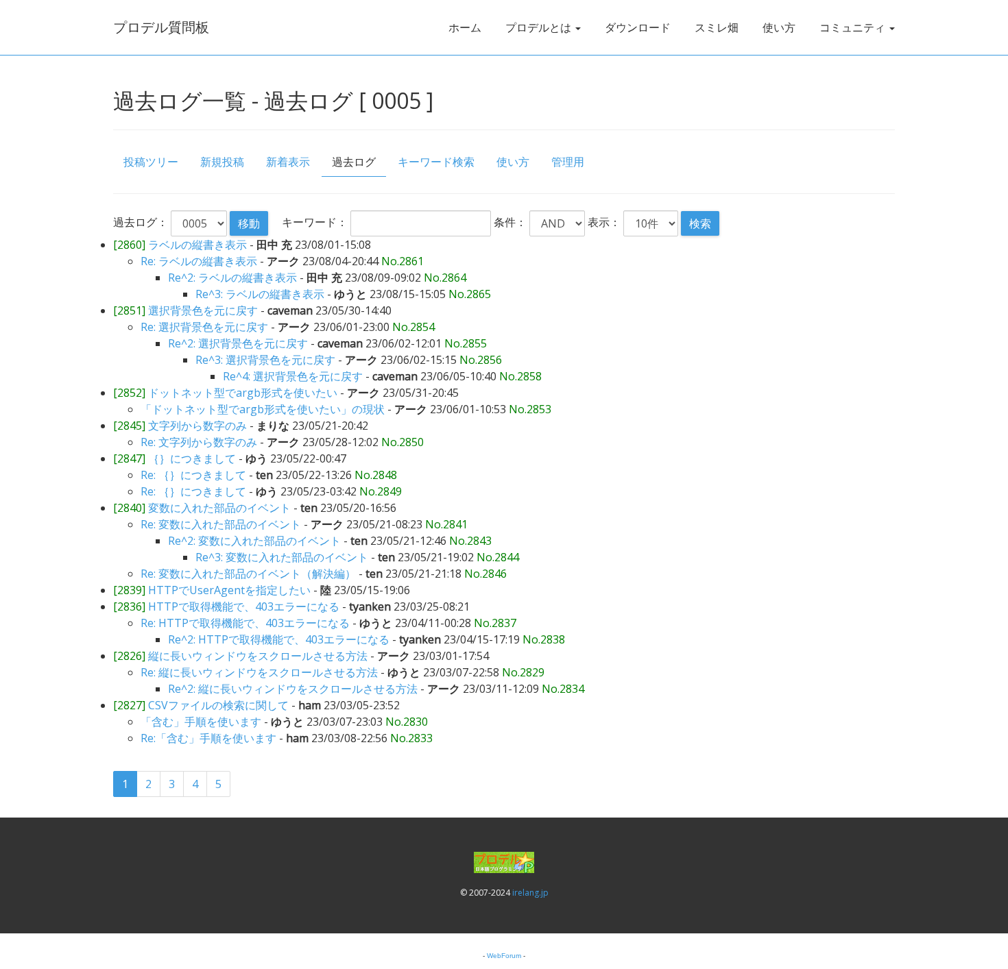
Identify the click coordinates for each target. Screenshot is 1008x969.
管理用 (567, 161)
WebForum (504, 955)
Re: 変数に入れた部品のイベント (221, 524)
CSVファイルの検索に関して (218, 705)
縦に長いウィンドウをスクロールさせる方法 (258, 655)
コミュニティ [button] (853, 27)
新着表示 (288, 161)
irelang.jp (530, 892)
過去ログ (354, 161)
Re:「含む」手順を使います (208, 738)
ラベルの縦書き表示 (197, 244)
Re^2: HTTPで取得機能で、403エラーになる (278, 639)
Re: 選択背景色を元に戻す (204, 326)
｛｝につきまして (192, 458)
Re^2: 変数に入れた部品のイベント (254, 540)
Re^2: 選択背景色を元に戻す (238, 343)
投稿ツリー (150, 161)
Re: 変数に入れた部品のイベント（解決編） (248, 573)
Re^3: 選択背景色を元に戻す (265, 359)
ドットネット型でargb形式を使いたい (242, 392)
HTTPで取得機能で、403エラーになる (243, 606)
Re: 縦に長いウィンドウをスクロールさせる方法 (259, 672)
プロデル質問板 (161, 27)
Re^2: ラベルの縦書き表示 (232, 277)
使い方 (779, 27)
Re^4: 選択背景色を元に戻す (293, 376)
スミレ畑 (717, 27)
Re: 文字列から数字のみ (199, 442)
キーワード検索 (436, 161)
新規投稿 (222, 161)
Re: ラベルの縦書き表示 (199, 261)
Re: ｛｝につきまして (193, 474)
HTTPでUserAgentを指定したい (229, 590)
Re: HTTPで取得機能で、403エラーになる (245, 622)
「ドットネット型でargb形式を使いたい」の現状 (263, 409)
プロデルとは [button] (539, 27)
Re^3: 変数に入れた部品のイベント (281, 557)
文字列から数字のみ (197, 425)
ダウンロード (638, 27)
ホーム (464, 27)
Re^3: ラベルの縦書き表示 (259, 294)
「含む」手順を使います (201, 721)
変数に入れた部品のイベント (219, 507)
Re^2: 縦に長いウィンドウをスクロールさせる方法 (293, 688)
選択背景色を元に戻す (203, 310)
